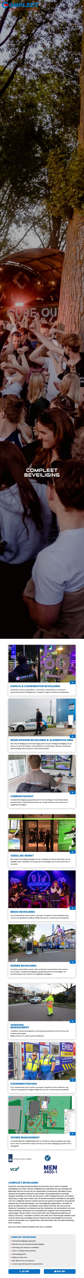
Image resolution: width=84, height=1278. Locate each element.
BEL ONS (25, 1271)
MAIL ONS (61, 1271)
